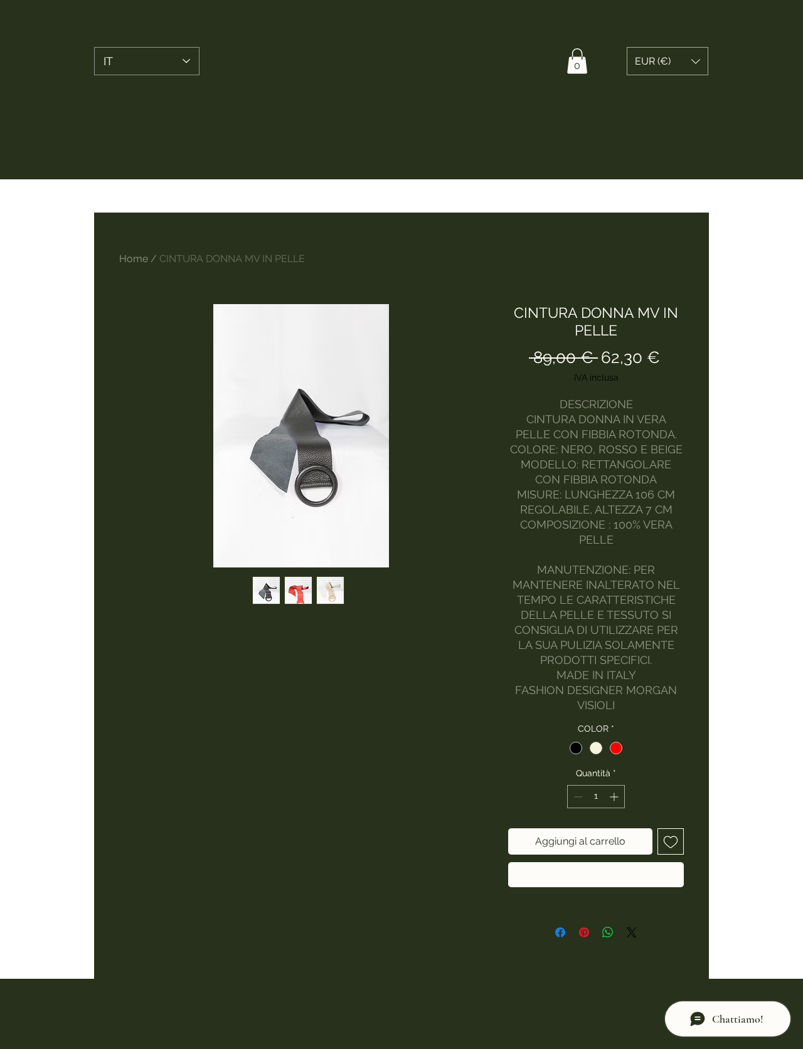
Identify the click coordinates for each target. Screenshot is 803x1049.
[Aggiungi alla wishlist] (670, 841)
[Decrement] (577, 797)
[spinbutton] (596, 797)
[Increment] (615, 797)
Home (133, 259)
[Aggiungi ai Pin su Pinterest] (584, 932)
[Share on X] (631, 932)
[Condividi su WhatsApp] (607, 932)
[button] (577, 61)
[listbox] (667, 61)
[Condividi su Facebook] (560, 932)
